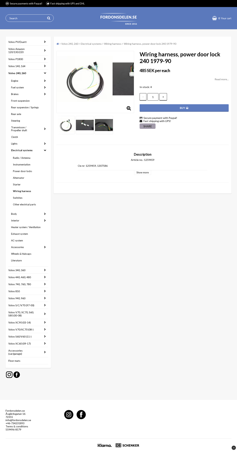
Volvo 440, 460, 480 (19, 277)
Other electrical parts (24, 204)
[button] (221, 18)
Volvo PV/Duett (17, 41)
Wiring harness (22, 191)
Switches (17, 197)
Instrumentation (21, 164)
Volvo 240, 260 (17, 73)
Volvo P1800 (15, 59)
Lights (14, 143)
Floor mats (14, 360)
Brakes (15, 94)
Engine (14, 80)
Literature (16, 260)
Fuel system (17, 87)
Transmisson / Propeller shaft (19, 129)
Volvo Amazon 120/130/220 (16, 50)
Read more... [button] (222, 79)
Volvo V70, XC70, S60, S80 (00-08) (21, 314)
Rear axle (16, 114)
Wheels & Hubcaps (21, 253)
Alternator (18, 177)
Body (14, 213)
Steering (15, 120)
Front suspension (20, 100)
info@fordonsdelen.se (18, 420)
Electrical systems (22, 150)
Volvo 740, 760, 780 (19, 284)
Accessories (17, 247)
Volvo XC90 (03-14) (19, 322)
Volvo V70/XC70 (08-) (21, 329)
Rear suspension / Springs (25, 107)
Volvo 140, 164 (16, 66)
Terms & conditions (17, 426)
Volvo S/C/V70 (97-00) (21, 305)
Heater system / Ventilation (26, 227)
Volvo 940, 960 (16, 298)
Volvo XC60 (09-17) (19, 343)
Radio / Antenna (21, 157)
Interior (15, 220)
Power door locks (22, 171)
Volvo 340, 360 (16, 270)
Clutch (14, 136)
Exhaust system (19, 233)
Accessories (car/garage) (15, 352)
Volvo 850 (14, 291)
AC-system (17, 240)
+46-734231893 (15, 423)
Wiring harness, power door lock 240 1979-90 (150, 43)
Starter (17, 184)
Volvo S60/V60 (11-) (19, 336)
